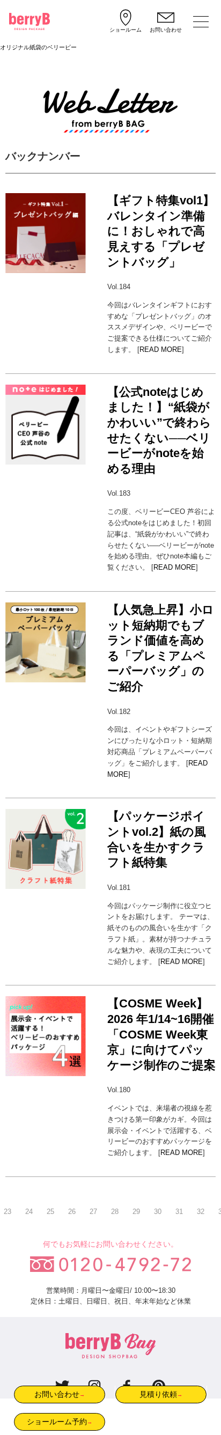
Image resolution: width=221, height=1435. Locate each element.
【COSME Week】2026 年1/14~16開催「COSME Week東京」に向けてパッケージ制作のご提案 (161, 1034)
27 (93, 1212)
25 (50, 1212)
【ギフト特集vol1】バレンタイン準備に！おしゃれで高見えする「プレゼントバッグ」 (161, 231)
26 (72, 1212)
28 (115, 1212)
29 (136, 1212)
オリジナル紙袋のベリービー (38, 47)
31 (179, 1212)
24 (29, 1212)
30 (157, 1212)
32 (200, 1212)
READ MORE (160, 349)
